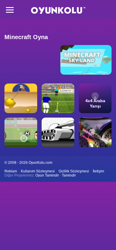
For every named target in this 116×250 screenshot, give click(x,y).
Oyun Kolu (58, 10)
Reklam (10, 171)
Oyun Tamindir (47, 175)
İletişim (98, 171)
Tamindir (69, 175)
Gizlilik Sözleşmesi (74, 171)
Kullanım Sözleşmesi (38, 171)
